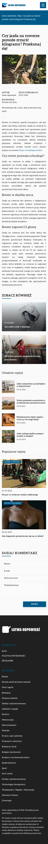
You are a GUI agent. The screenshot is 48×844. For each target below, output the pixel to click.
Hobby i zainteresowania (14, 704)
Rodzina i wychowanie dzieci (15, 757)
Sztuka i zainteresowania (14, 779)
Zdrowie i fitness (10, 795)
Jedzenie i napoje (10, 709)
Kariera (5, 714)
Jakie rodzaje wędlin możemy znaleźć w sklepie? (30, 435)
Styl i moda (7, 774)
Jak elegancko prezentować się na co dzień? (23, 536)
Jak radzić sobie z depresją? (17, 327)
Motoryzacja (8, 720)
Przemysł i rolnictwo (12, 741)
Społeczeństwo (9, 763)
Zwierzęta (7, 801)
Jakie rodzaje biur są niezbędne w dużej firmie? (31, 385)
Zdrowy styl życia (9, 102)
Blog (4, 651)
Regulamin (7, 661)
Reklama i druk (9, 747)
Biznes (5, 677)
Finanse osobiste (10, 698)
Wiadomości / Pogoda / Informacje (18, 790)
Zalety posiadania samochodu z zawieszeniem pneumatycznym (31, 402)
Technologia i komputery (13, 784)
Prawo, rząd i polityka (12, 736)
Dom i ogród (7, 687)
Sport (4, 768)
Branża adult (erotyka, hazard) (16, 682)
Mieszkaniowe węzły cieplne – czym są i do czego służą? (30, 418)
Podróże (5, 730)
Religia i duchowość (11, 752)
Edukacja (6, 693)
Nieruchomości (9, 725)
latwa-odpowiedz (9, 95)
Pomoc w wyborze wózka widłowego (20, 495)
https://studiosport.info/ (30, 150)
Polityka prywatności (13, 656)
